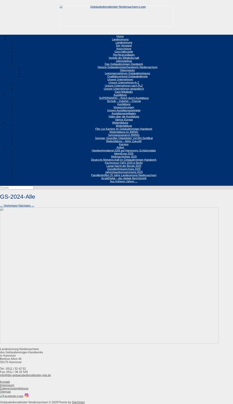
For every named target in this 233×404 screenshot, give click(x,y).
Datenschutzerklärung (14, 388)
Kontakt (5, 381)
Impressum (7, 385)
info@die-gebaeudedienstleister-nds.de (25, 375)
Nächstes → (26, 205)
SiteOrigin (78, 402)
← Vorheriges (9, 205)
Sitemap (5, 391)
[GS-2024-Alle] (109, 342)
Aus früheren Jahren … (124, 181)
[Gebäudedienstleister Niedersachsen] (116, 16)
